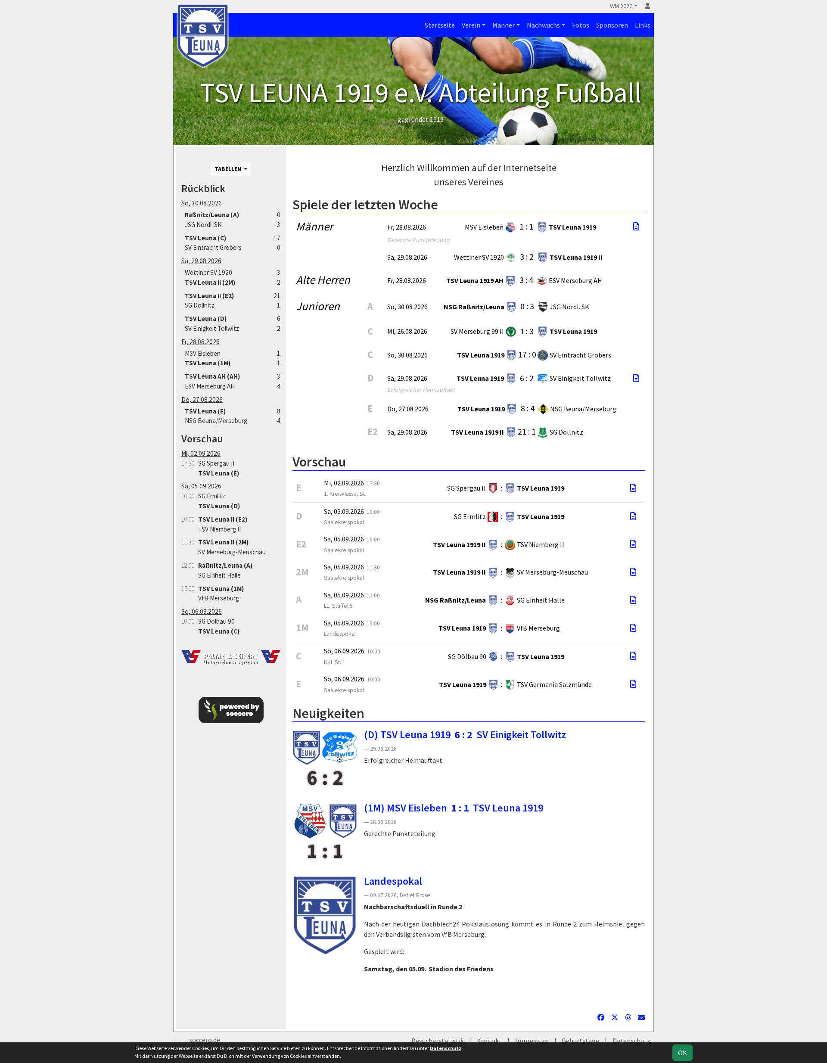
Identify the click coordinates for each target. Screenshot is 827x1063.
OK (682, 1052)
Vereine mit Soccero (469, 994)
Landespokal (393, 881)
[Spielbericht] (636, 226)
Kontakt (489, 1040)
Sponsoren (612, 25)
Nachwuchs (543, 25)
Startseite (440, 25)
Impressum (532, 1040)
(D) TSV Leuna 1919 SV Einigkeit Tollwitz (465, 734)
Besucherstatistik (437, 1040)
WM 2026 (621, 6)
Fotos (580, 25)
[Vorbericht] (633, 488)
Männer (503, 25)
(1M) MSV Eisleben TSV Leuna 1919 (453, 807)
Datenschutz (631, 1040)
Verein (471, 25)
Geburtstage (580, 1040)
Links (642, 25)
